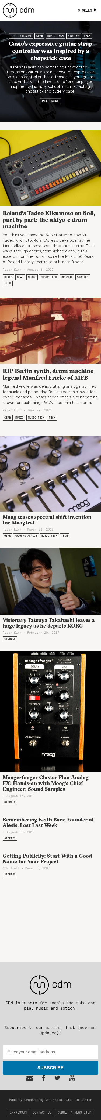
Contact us (42, 1112)
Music (32, 277)
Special (67, 277)
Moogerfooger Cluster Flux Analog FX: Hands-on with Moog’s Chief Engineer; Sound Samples (46, 783)
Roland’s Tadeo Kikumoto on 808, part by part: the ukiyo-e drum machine (49, 219)
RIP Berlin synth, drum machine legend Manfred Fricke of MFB (48, 374)
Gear (39, 36)
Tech (87, 36)
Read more (50, 101)
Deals (8, 277)
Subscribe (50, 1067)
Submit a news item (74, 1112)
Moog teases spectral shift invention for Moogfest (47, 520)
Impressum (18, 1112)
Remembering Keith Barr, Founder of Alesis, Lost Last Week (48, 822)
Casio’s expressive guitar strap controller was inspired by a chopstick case (50, 51)
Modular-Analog (26, 535)
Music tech (55, 36)
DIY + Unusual (21, 36)
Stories (73, 36)
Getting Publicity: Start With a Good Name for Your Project (47, 859)
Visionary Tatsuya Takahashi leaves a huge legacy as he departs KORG (49, 623)
